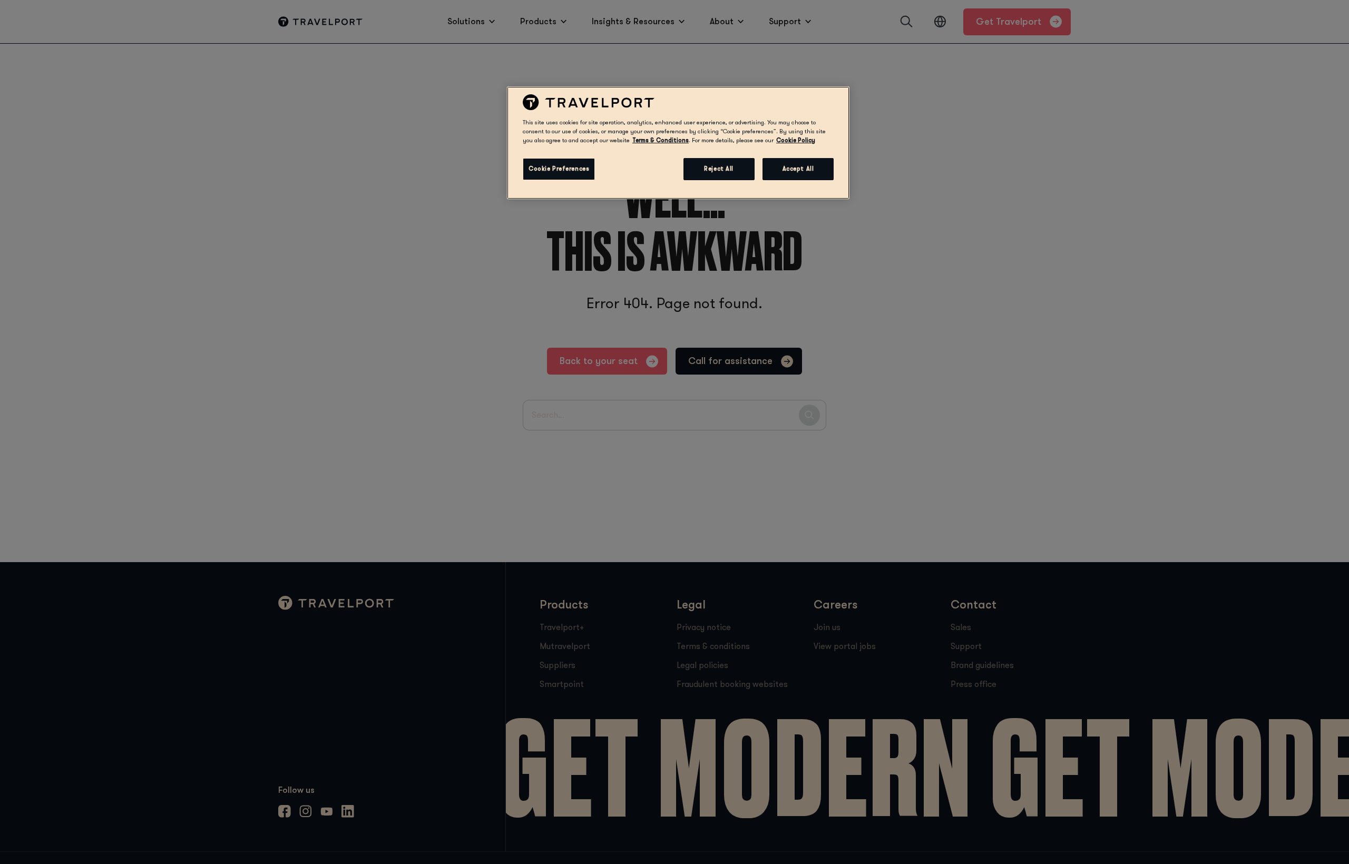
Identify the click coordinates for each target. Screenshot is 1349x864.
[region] (678, 142)
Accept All (798, 169)
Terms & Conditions (660, 140)
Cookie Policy (795, 140)
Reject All (719, 169)
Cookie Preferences (559, 169)
